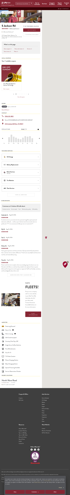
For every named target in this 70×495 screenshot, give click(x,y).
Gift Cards (21, 400)
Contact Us (66, 3)
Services (44, 4)
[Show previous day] (3, 138)
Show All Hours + (5, 109)
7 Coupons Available (32, 34)
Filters (43, 410)
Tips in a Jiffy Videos (23, 435)
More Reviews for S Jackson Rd (21, 275)
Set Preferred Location (32, 26)
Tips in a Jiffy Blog (22, 433)
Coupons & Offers (52, 3)
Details (60, 487)
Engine (43, 406)
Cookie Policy (37, 482)
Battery (43, 402)
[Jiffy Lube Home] (6, 3)
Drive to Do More (22, 437)
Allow (55, 491)
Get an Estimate (37, 3)
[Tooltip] (38, 129)
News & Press (22, 439)
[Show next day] (39, 138)
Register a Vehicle (4, 8)
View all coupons (21, 97)
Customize (34, 491)
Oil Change (44, 400)
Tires (43, 419)
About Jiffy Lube (22, 428)
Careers (43, 428)
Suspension (44, 417)
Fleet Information (33, 314)
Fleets (43, 421)
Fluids (43, 413)
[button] (65, 264)
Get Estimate (32, 30)
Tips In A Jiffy (60, 3)
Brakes (43, 404)
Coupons (21, 398)
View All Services (21, 194)
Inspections (44, 415)
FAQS (20, 441)
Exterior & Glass (45, 408)
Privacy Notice (47, 480)
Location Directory (23, 430)
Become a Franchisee (46, 430)
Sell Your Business (45, 433)
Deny (15, 491)
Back (7, 12)
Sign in (64, 8)
